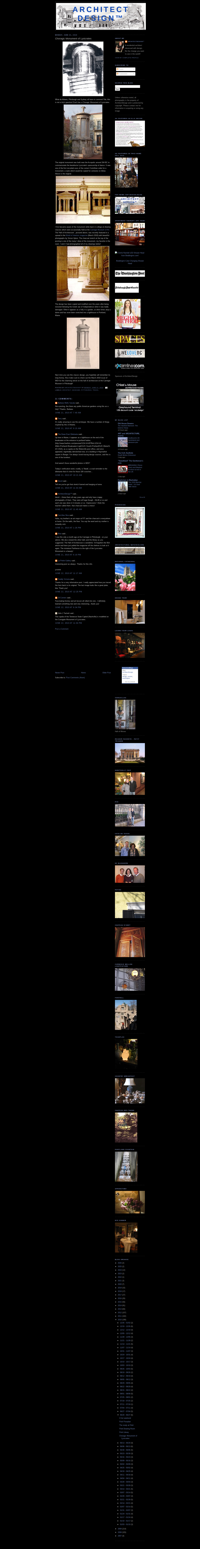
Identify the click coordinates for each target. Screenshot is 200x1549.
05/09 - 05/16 (125, 1461)
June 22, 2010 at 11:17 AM (68, 573)
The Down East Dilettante (68, 434)
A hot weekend (125, 1418)
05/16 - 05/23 (125, 1457)
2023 (120, 1274)
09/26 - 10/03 (125, 1369)
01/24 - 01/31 (125, 1514)
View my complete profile (127, 57)
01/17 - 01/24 (125, 1517)
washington (126, 678)
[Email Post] (106, 387)
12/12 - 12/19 (125, 1330)
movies (130, 676)
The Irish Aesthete (125, 453)
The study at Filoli (126, 1425)
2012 (120, 1313)
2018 (120, 1291)
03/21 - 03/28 (125, 1485)
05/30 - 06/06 (125, 1450)
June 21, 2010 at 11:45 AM (68, 509)
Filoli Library (124, 1432)
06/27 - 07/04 (125, 1411)
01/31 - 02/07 (125, 1510)
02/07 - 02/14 (125, 1507)
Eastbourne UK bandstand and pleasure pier (134, 440)
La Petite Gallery (64, 561)
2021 (120, 1281)
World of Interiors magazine (76, 235)
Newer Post (59, 673)
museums (76, 390)
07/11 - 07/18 (125, 1404)
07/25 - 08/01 (125, 1397)
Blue (59, 534)
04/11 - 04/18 (125, 1475)
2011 (120, 1316)
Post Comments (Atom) (75, 678)
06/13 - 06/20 (125, 1443)
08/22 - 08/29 (125, 1387)
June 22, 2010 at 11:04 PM (68, 623)
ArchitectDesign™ (65, 494)
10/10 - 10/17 (125, 1362)
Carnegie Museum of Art (99, 230)
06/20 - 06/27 (125, 1415)
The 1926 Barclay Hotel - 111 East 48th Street (134, 484)
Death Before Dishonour (127, 455)
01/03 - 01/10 (125, 1524)
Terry (60, 419)
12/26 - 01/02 (125, 1323)
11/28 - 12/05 (125, 1337)
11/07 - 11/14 (125, 1348)
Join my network (130, 682)
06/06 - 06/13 (125, 1446)
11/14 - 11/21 (125, 1344)
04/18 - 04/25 (125, 1471)
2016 (120, 1298)
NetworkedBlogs (127, 668)
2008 (120, 1532)
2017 (120, 1295)
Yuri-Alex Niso (63, 515)
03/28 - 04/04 (125, 1482)
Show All (142, 497)
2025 (120, 1266)
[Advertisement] (83, 651)
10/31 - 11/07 (125, 1351)
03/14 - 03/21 (125, 1489)
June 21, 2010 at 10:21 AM (68, 475)
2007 (120, 1536)
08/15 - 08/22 (125, 1390)
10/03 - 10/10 (125, 1365)
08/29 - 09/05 (125, 1383)
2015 (120, 1302)
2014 (120, 1305)
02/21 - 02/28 (125, 1500)
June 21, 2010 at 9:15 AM (68, 428)
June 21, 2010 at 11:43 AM (68, 488)
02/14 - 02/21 (125, 1503)
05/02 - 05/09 (125, 1464)
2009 (120, 1529)
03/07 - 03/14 (125, 1492)
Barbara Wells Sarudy (66, 403)
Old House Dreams (126, 423)
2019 (120, 1288)
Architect (66, 390)
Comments (122, 74)
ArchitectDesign (127, 672)
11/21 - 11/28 (125, 1340)
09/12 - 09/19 (125, 1376)
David (60, 481)
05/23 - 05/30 (125, 1453)
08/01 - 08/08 (125, 1394)
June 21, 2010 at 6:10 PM (68, 555)
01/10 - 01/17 (125, 1521)
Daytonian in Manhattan (128, 480)
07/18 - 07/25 (125, 1401)
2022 (120, 1277)
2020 (120, 1284)
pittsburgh (86, 390)
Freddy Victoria (64, 579)
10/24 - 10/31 (125, 1355)
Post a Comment (61, 629)
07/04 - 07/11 (125, 1408)
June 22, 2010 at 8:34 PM (68, 607)
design (124, 676)
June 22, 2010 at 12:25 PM (68, 592)
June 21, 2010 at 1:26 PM (68, 528)
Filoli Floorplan (125, 1422)
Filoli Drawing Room (127, 1429)
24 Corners (62, 598)
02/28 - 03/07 (125, 1496)
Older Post (106, 673)
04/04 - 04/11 (125, 1478)
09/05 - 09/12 (125, 1379)
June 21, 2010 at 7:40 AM (68, 413)
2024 (120, 1270)
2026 (120, 1263)
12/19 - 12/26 (125, 1326)
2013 (120, 1309)
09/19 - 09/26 (125, 1372)
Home (83, 673)
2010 (120, 1320)
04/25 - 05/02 (125, 1468)
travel (96, 390)
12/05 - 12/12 (125, 1333)
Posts (120, 69)
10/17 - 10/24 (125, 1358)
